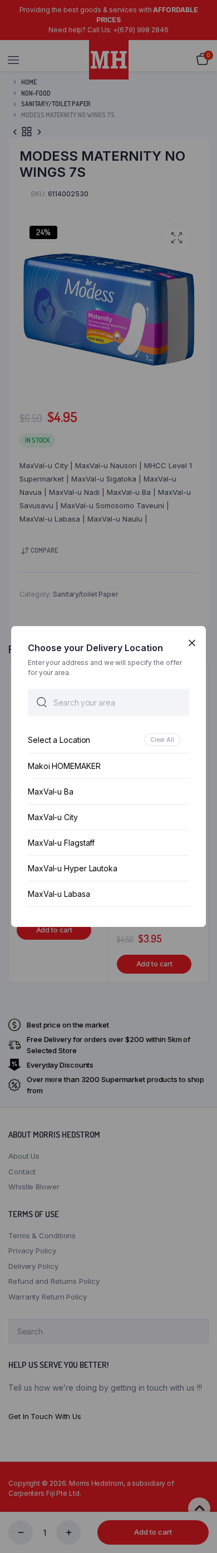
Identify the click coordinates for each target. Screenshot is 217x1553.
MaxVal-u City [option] (53, 817)
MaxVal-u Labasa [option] (59, 894)
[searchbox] (108, 702)
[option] (108, 740)
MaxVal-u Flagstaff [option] (61, 842)
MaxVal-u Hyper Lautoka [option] (72, 868)
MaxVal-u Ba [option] (50, 791)
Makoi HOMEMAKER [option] (64, 766)
